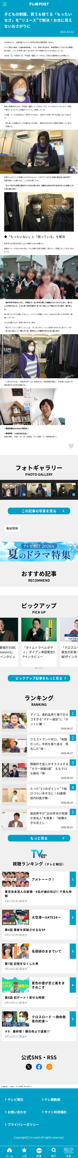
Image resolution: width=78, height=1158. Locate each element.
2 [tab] (37, 668)
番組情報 (12, 528)
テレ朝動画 (52, 1099)
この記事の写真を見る (39, 510)
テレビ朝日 (15, 1099)
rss (49, 1067)
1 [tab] (35, 668)
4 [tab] (42, 668)
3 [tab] (40, 668)
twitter (29, 1067)
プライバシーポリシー (23, 1124)
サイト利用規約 (55, 1112)
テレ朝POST (39, 4)
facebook (39, 1067)
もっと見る (39, 838)
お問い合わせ (17, 1112)
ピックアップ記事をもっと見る (39, 678)
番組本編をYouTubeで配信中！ (17, 428)
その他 (12, 1086)
